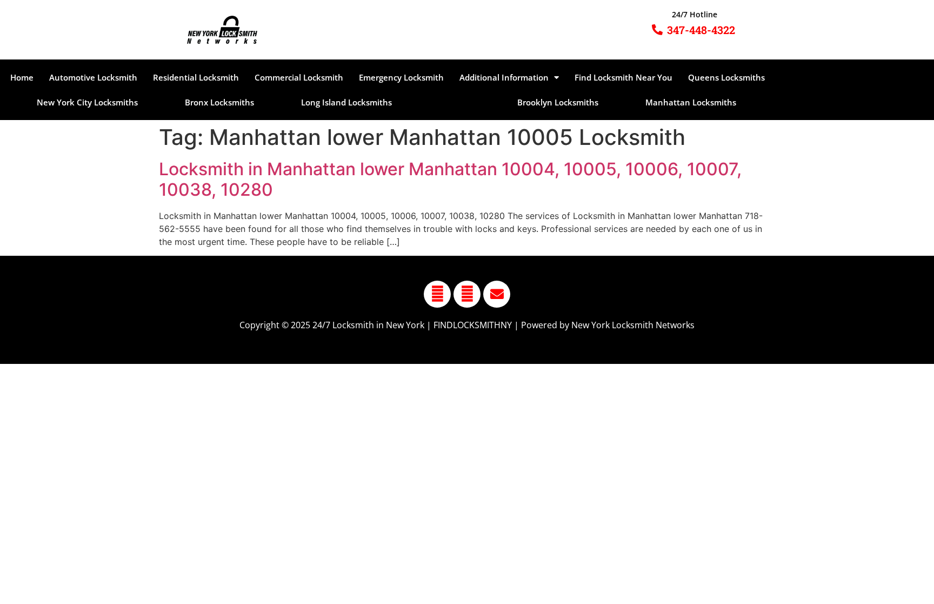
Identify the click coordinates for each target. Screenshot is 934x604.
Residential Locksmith (196, 77)
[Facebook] (437, 294)
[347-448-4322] (657, 29)
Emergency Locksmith (401, 77)
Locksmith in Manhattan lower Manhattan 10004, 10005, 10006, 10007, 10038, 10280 (450, 179)
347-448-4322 (701, 30)
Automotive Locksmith (93, 77)
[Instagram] (467, 294)
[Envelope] (496, 294)
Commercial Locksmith (299, 77)
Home (22, 77)
